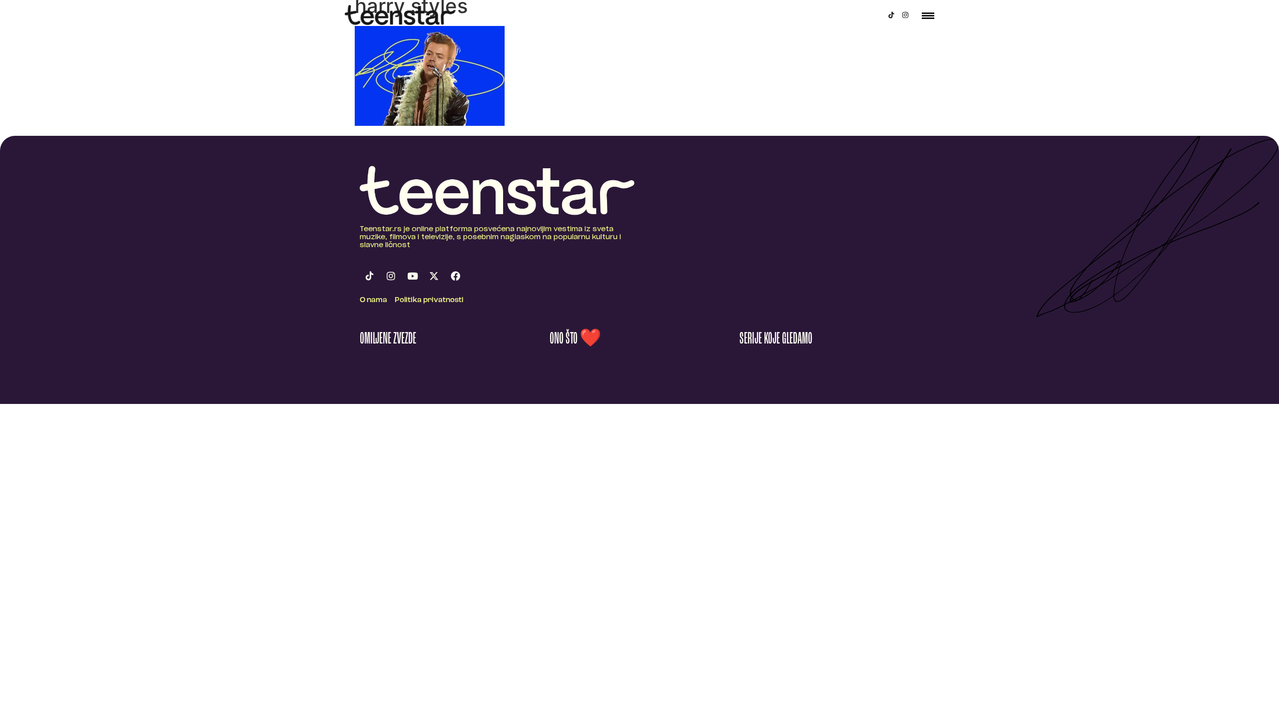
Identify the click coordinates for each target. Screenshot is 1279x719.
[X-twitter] (433, 276)
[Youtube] (412, 276)
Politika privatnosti (429, 300)
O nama (373, 300)
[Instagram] (905, 15)
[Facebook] (455, 276)
